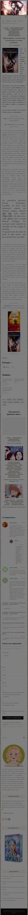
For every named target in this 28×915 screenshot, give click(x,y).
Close (24, 13)
